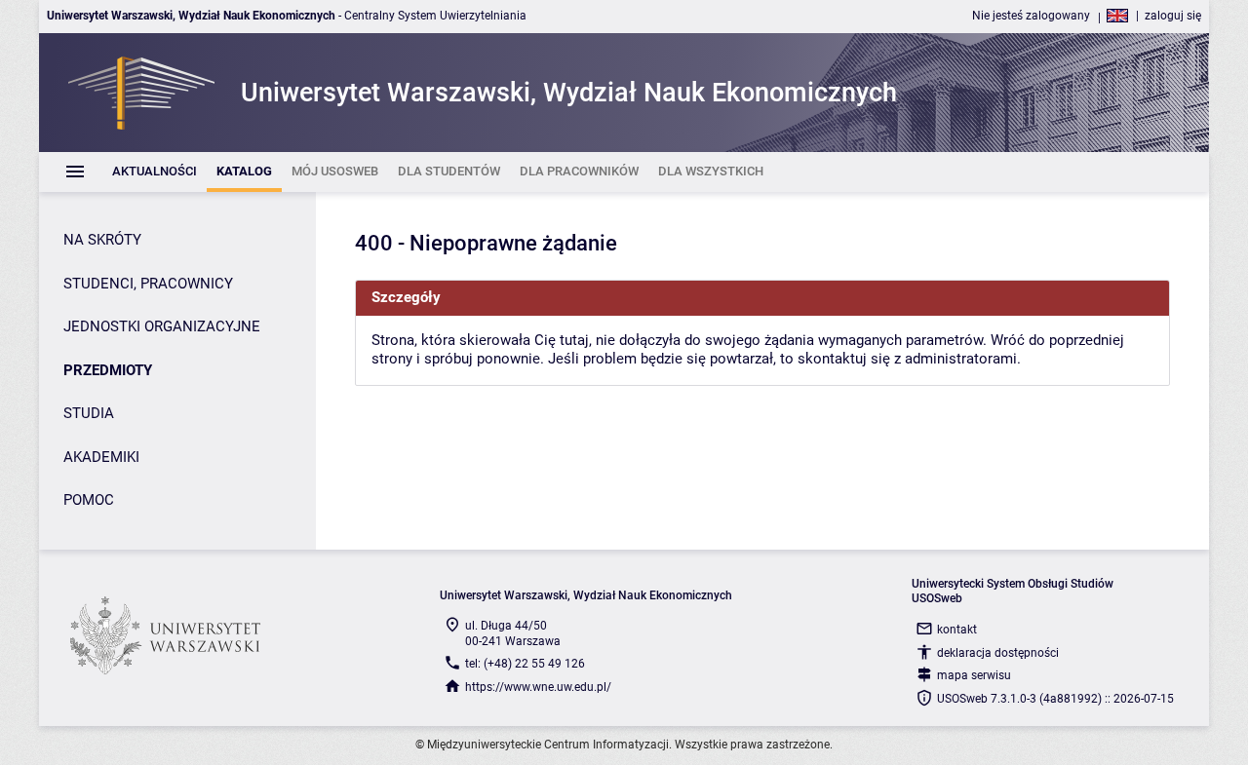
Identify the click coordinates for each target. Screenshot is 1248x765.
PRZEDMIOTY (107, 370)
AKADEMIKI (101, 457)
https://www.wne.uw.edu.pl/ (538, 687)
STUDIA (88, 413)
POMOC (88, 500)
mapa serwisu (974, 675)
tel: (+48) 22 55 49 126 (525, 663)
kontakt (957, 629)
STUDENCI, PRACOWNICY (148, 283)
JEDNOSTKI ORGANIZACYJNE (161, 326)
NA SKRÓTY (102, 240)
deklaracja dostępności (998, 653)
